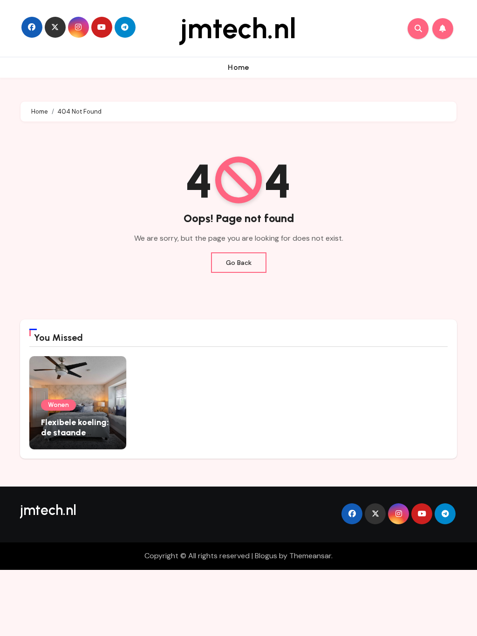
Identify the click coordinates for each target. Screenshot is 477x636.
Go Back (239, 262)
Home (238, 67)
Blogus (266, 556)
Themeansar (310, 556)
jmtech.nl (238, 28)
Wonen (58, 405)
